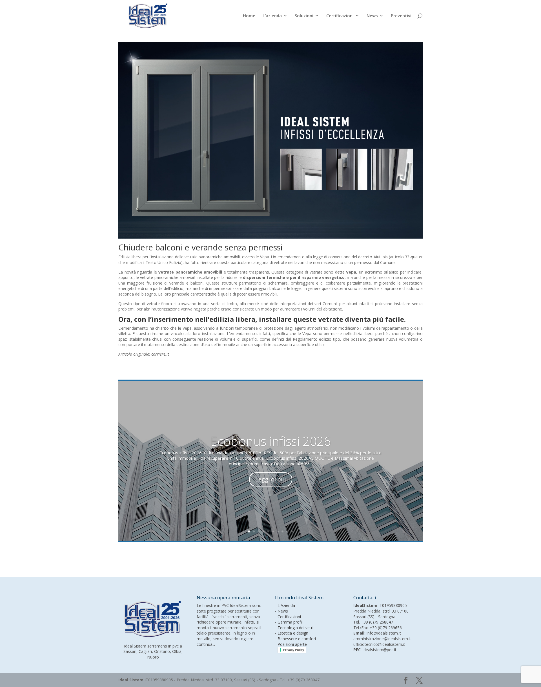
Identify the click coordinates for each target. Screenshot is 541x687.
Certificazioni (340, 16)
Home (249, 16)
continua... (206, 644)
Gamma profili (290, 622)
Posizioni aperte (292, 644)
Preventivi (401, 16)
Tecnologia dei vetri (295, 627)
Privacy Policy (293, 650)
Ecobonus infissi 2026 (270, 441)
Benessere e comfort (297, 638)
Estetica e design (293, 633)
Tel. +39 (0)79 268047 (373, 622)
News (372, 16)
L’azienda (272, 16)
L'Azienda (286, 605)
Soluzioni (304, 16)
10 (292, 531)
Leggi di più (270, 479)
